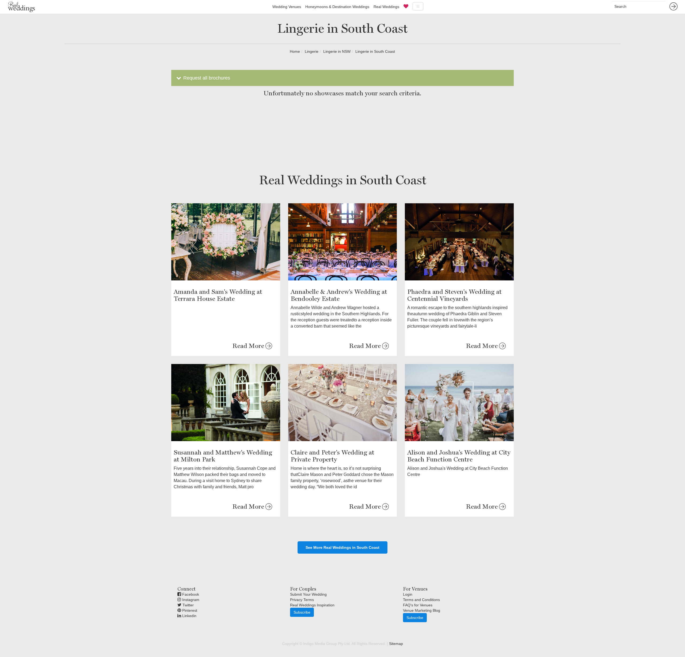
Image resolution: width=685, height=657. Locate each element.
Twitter (187, 605)
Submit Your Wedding (308, 594)
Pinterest (189, 610)
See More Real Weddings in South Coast (342, 547)
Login (407, 594)
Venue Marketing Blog (421, 610)
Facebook (190, 594)
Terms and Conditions (421, 600)
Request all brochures (206, 78)
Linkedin (188, 616)
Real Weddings (386, 7)
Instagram (190, 600)
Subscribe (302, 612)
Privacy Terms (302, 600)
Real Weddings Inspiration (312, 605)
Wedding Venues (286, 7)
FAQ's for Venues (417, 605)
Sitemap (396, 643)
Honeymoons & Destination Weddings (337, 7)
